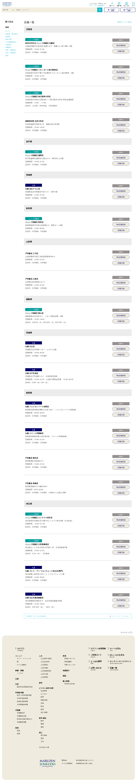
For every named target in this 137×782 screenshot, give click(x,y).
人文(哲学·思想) (46, 658)
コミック (18, 656)
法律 (42, 703)
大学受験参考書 (22, 704)
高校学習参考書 (22, 701)
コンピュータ (44, 747)
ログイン (92, 5)
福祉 (42, 727)
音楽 (18, 730)
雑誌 (64, 675)
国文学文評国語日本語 (25, 687)
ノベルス (20, 673)
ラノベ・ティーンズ (24, 658)
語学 (40, 683)
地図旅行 (66, 670)
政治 (42, 706)
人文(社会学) (45, 661)
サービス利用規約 (67, 763)
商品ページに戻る (124, 22)
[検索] (99, 10)
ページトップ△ (126, 632)
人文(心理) (44, 674)
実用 (64, 656)
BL (18, 661)
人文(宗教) (44, 668)
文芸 (17, 684)
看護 (42, 724)
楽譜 (18, 733)
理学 (42, 738)
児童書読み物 (21, 716)
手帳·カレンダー (70, 665)
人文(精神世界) (46, 671)
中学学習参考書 (22, 698)
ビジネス (44, 694)
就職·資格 (44, 700)
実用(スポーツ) (69, 658)
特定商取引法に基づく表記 (84, 763)
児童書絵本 (21, 713)
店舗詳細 (120, 51)
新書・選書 (19, 670)
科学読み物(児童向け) (24, 719)
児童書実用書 (21, 722)
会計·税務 (44, 712)
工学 (42, 741)
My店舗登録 (121, 45)
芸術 (17, 728)
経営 (42, 697)
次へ (127, 616)
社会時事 (44, 691)
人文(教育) (44, 677)
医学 (42, 721)
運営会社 (64, 760)
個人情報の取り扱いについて (85, 760)
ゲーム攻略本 (21, 665)
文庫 (17, 679)
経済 (42, 709)
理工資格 (44, 735)
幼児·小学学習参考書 (24, 695)
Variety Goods (69, 684)
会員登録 (100, 5)
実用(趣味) (68, 661)
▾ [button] (13, 10)
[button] (127, 10)
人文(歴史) (44, 665)
